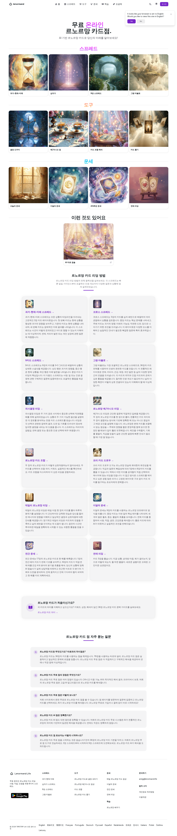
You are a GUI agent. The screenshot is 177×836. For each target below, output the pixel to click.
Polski (151, 825)
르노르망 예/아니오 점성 (84, 784)
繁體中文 (60, 825)
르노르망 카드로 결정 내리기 (86, 779)
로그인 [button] (164, 4)
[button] (28, 75)
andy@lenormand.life (148, 779)
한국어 (136, 825)
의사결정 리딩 (34, 408)
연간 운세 (31, 553)
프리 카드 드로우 (103, 460)
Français (69, 825)
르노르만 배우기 (113, 807)
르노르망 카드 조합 (36, 460)
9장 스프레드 (47, 789)
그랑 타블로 (100, 360)
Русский (99, 825)
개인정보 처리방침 (146, 792)
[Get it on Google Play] (20, 795)
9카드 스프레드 (34, 360)
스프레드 (71, 4)
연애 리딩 (99, 553)
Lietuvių (42, 830)
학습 (107, 4)
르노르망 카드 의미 (48, 612)
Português (79, 825)
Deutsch (89, 825)
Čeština (159, 825)
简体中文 (50, 825)
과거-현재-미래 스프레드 (39, 312)
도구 (84, 4)
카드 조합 (78, 789)
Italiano (144, 825)
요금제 (119, 4)
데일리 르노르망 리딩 (37, 505)
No (141, 21)
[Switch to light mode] (156, 3)
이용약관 (142, 797)
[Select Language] (150, 4)
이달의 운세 (100, 505)
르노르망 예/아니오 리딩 (107, 408)
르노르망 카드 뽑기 (82, 794)
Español (108, 825)
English (42, 825)
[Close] (171, 14)
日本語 (128, 825)
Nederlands (119, 825)
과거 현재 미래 (48, 779)
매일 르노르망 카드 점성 (116, 779)
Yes (131, 21)
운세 (95, 4)
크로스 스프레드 (103, 312)
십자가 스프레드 (48, 784)
